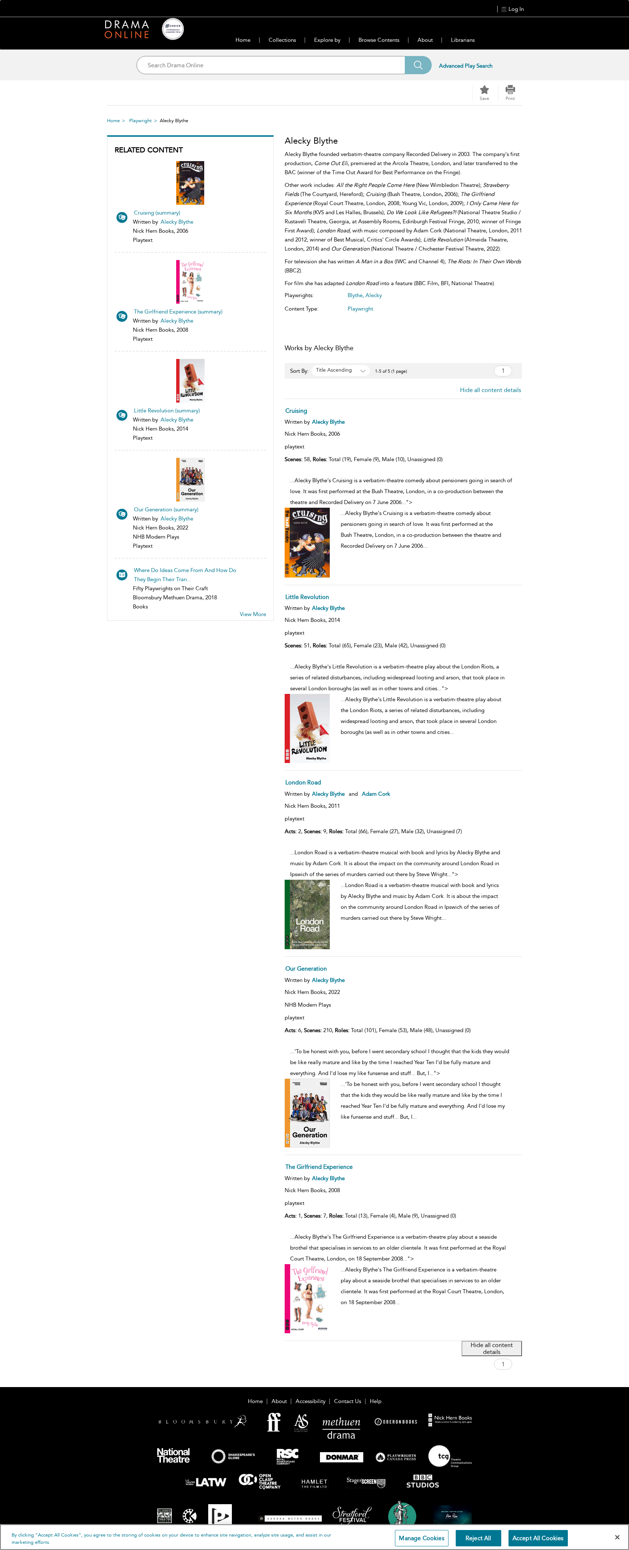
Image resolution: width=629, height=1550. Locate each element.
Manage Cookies (421, 1538)
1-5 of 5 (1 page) (391, 371)
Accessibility (310, 1401)
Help (375, 1401)
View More (253, 614)
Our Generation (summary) (166, 509)
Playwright (140, 120)
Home (243, 40)
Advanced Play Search (465, 66)
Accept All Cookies (538, 1538)
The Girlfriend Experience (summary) (178, 311)
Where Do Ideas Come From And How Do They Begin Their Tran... (185, 575)
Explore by (327, 40)
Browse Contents (379, 40)
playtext (294, 446)
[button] (510, 93)
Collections (282, 40)
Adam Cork (376, 794)
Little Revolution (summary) (167, 410)
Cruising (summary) (157, 212)
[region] (314, 1537)
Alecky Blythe (177, 222)
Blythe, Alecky (365, 295)
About (425, 40)
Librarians (463, 40)
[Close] (617, 1537)
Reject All (478, 1538)
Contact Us (347, 1401)
